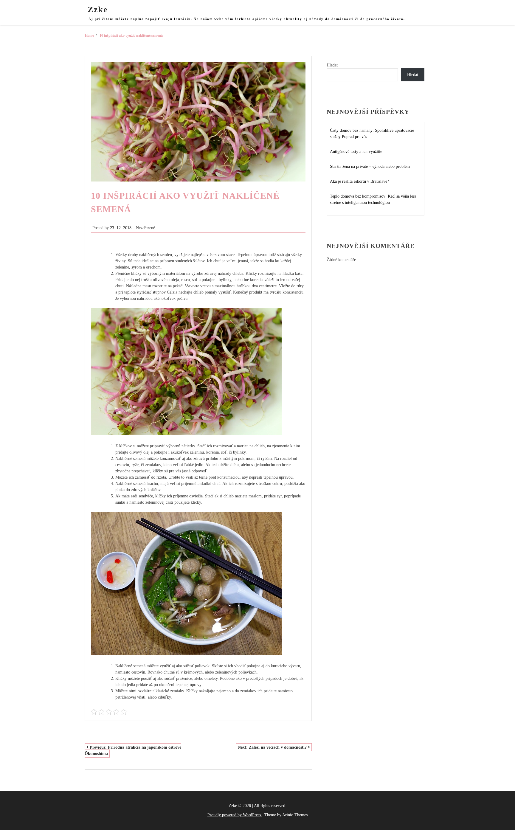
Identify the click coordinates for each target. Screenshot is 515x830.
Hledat (332, 65)
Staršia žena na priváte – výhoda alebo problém (370, 166)
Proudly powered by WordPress (234, 815)
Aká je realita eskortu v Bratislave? (359, 181)
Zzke (98, 9)
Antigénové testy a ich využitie (356, 151)
